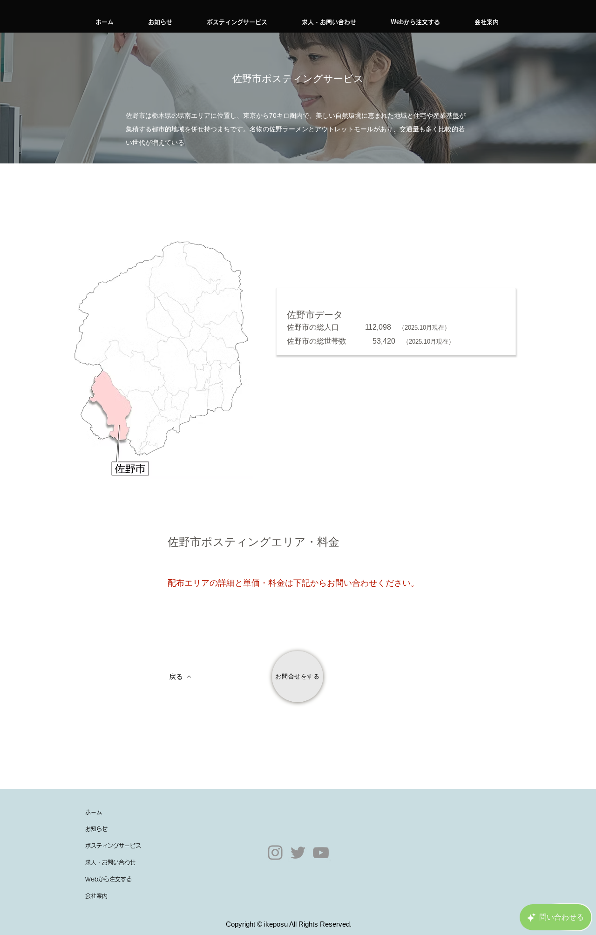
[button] (237, 22)
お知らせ (96, 829)
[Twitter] (298, 852)
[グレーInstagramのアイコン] (275, 852)
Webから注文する (108, 879)
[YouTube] (321, 852)
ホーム (93, 812)
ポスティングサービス (113, 845)
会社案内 (96, 896)
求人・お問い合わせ (110, 862)
